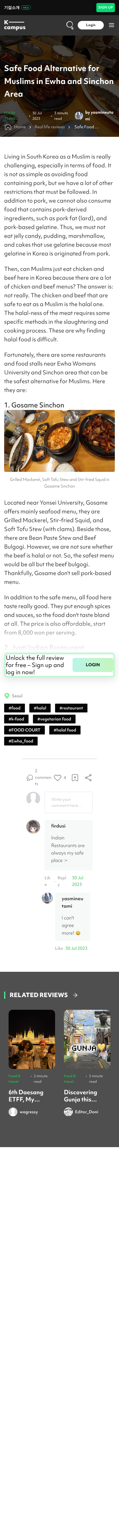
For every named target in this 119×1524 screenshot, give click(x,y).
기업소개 (12, 7)
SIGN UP (105, 7)
